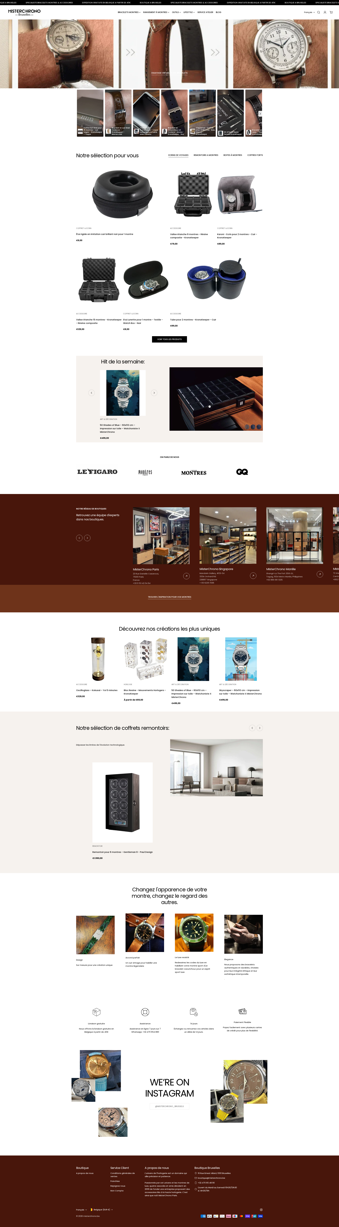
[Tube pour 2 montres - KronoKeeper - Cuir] (216, 279)
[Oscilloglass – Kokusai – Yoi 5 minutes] (98, 659)
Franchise (115, 1181)
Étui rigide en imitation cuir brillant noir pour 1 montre (104, 234)
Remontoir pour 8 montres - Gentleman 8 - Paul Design (122, 852)
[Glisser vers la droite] (154, 393)
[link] (161, 546)
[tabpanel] (169, 247)
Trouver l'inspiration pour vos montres (169, 597)
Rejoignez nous (117, 1185)
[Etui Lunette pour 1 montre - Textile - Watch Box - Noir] (146, 279)
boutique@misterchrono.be (211, 1178)
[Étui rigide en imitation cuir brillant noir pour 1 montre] (122, 194)
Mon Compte (117, 1190)
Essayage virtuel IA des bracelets (169, 72)
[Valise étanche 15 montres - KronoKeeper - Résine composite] (99, 279)
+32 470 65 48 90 (206, 1182)
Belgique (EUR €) (102, 1209)
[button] (260, 114)
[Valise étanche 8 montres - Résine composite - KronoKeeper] (193, 194)
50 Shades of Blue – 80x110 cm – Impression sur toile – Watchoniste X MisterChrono (120, 428)
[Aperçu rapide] (165, 170)
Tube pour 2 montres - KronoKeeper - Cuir (193, 319)
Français (308, 12)
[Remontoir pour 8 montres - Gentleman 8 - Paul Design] (122, 802)
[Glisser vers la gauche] (91, 393)
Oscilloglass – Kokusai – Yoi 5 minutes (96, 690)
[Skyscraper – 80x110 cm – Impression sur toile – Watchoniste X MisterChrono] (241, 659)
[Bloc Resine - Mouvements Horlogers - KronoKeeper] (146, 659)
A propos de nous (84, 1173)
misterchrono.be (91, 1216)
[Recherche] (318, 12)
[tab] (178, 155)
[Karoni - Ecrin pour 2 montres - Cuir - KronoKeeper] (240, 194)
